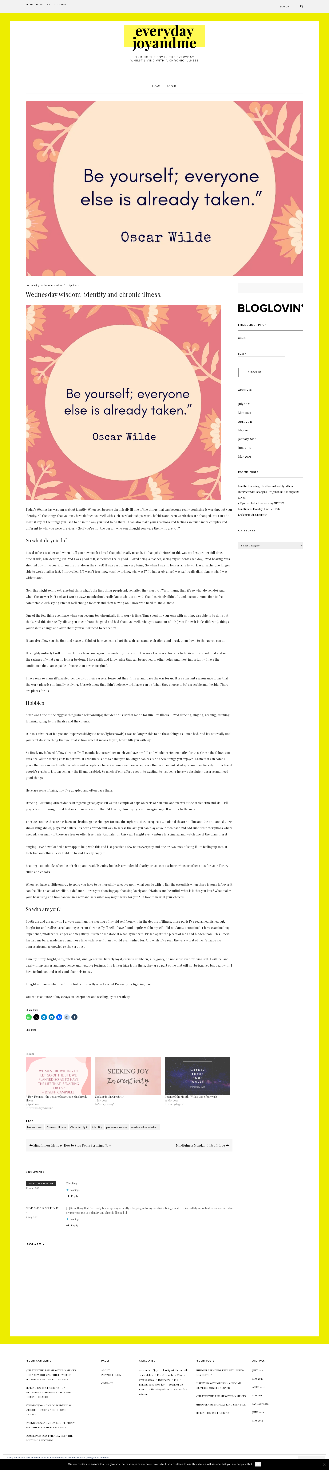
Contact (63, 4)
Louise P (31, 1435)
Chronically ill (79, 1127)
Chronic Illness (56, 1127)
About (29, 4)
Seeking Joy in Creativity (109, 1096)
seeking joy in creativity (113, 997)
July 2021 (244, 404)
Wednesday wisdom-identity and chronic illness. (48, 1410)
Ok (258, 1464)
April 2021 (245, 421)
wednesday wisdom (51, 285)
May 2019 (244, 456)
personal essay (116, 1127)
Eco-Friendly (165, 1375)
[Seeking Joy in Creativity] (128, 1076)
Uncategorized (160, 1389)
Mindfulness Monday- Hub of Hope (201, 1145)
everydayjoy (32, 285)
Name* (242, 338)
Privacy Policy (45, 4)
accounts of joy (148, 1370)
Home (156, 86)
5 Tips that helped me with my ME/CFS (261, 503)
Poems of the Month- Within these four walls (191, 1096)
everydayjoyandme (41, 1183)
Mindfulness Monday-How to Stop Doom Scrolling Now (72, 1145)
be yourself (34, 1127)
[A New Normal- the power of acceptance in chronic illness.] (58, 1076)
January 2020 (247, 439)
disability (147, 1375)
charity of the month (175, 1370)
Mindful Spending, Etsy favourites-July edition (265, 486)
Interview (164, 1379)
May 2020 (245, 430)
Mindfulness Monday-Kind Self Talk (259, 509)
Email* (242, 354)
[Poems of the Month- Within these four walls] (197, 1076)
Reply (74, 1196)
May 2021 (244, 413)
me (176, 1379)
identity (97, 1127)
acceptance (82, 997)
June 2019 (244, 448)
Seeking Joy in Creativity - (43, 1387)
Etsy (180, 1375)
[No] (324, 1464)
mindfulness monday (152, 1384)
